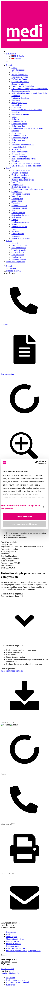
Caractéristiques (18, 70)
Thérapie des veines (19, 77)
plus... (13, 117)
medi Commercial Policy (16, 948)
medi (8, 934)
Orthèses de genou (19, 124)
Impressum (10, 978)
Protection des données (15, 980)
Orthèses (15, 119)
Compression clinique (20, 81)
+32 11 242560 (7, 968)
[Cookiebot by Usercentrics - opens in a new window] (35, 462)
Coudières (15, 112)
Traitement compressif (20, 177)
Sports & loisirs (17, 234)
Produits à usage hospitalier (22, 86)
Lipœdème (15, 182)
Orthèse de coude (18, 135)
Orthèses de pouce (19, 140)
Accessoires (16, 149)
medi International (18, 248)
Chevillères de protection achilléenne (26, 110)
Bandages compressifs (20, 91)
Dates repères (11, 936)
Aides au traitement (19, 152)
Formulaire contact (19, 245)
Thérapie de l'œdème (20, 79)
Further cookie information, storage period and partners (20, 507)
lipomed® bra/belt (18, 147)
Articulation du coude (20, 215)
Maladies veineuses (19, 205)
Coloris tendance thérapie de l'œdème (26, 166)
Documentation (17, 255)
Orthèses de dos (18, 126)
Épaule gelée (16, 201)
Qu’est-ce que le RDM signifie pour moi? (23, 951)
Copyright (10, 985)
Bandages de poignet (20, 114)
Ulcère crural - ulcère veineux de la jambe (28, 189)
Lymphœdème (17, 184)
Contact (14, 243)
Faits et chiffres (12, 941)
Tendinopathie (17, 198)
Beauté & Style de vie (20, 238)
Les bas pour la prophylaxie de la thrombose (29, 88)
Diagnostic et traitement (21, 170)
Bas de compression (19, 74)
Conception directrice (15, 939)
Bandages (15, 100)
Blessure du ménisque (20, 187)
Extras (14, 67)
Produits (9, 65)
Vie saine (15, 231)
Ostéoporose (16, 191)
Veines (14, 224)
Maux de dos (16, 196)
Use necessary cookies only (24, 524)
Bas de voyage (17, 84)
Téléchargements (18, 250)
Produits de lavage (19, 156)
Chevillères (16, 107)
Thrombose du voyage (20, 194)
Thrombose (16, 203)
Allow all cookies (24, 516)
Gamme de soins (18, 154)
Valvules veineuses (19, 226)
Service (9, 241)
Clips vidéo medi (18, 252)
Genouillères (16, 105)
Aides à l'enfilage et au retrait (23, 159)
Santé (8, 168)
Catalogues (16, 257)
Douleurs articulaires (19, 175)
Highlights (15, 161)
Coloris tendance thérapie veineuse (25, 163)
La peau (14, 219)
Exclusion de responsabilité (17, 982)
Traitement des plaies (20, 98)
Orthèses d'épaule (18, 121)
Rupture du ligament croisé (22, 180)
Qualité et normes (13, 944)
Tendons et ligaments (20, 222)
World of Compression (15, 262)
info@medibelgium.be (10, 973)
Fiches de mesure (18, 259)
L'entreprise (11, 932)
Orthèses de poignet (19, 138)
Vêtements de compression (22, 145)
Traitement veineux (19, 208)
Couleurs (15, 72)
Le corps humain (18, 212)
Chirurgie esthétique (19, 173)
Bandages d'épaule (19, 103)
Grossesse (15, 236)
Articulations (16, 217)
